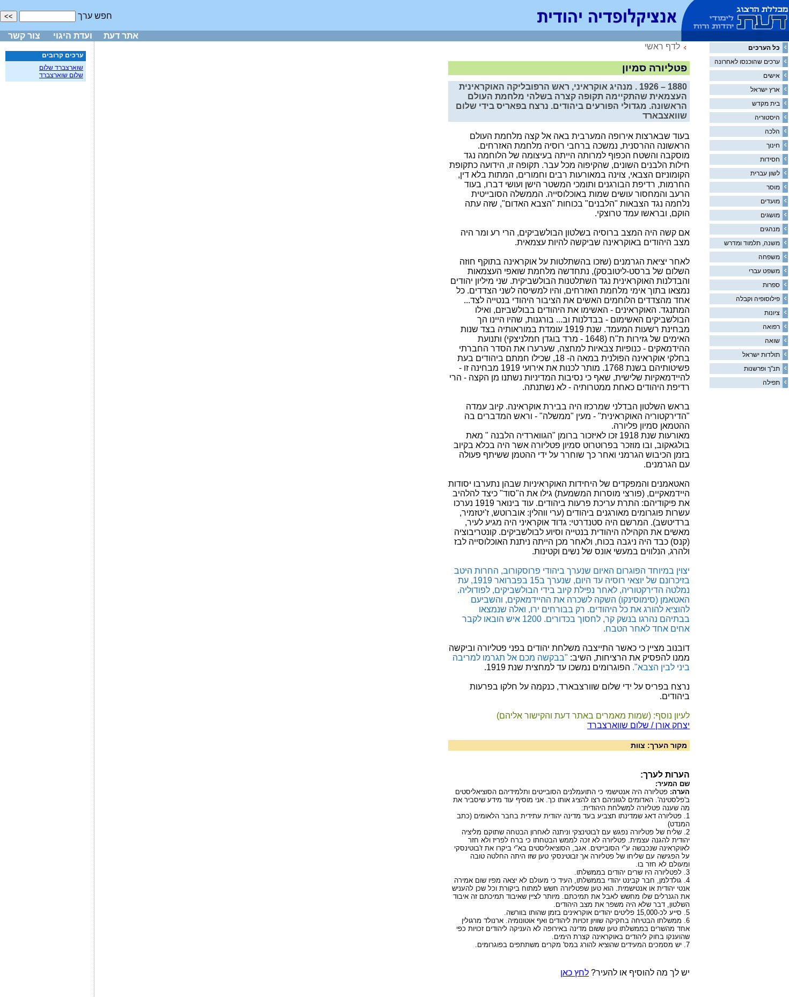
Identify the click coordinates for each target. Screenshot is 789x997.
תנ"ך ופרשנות (762, 368)
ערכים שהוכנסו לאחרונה (747, 61)
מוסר (773, 187)
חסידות (770, 159)
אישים (771, 75)
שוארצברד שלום (61, 67)
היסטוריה (767, 117)
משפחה (769, 257)
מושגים (770, 215)
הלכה (772, 131)
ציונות (772, 313)
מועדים (770, 201)
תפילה (771, 382)
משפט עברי (764, 271)
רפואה (771, 327)
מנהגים (770, 229)
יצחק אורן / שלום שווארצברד (638, 725)
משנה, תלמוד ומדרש (752, 243)
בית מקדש (766, 103)
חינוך (773, 145)
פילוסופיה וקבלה (758, 299)
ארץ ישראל (765, 89)
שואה (772, 340)
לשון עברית (765, 173)
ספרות (771, 285)
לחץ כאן (574, 972)
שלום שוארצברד (61, 75)
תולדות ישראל (761, 354)
